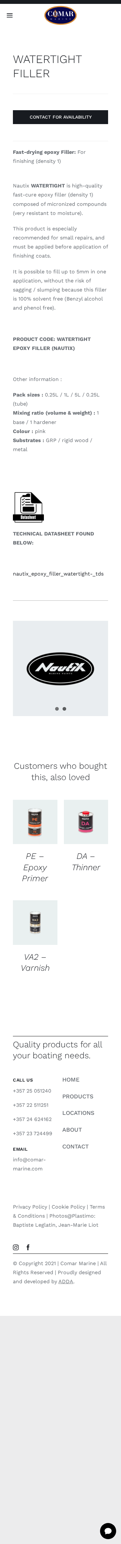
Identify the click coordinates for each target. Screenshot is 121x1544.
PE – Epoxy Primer (35, 867)
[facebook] (28, 1247)
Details (26, 836)
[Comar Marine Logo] (60, 8)
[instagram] (16, 1247)
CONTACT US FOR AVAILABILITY (35, 817)
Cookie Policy (68, 1207)
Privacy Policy (30, 1207)
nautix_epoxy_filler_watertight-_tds (58, 574)
